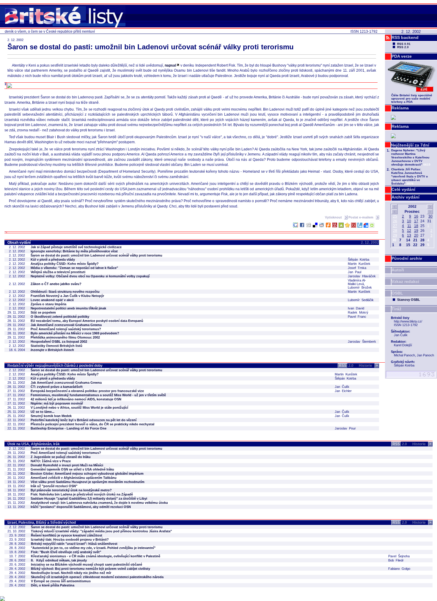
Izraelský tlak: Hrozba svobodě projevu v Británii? (70, 539)
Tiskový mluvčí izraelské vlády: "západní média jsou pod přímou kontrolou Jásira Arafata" (101, 531)
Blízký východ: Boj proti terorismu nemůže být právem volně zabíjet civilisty (90, 568)
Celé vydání (403, 189)
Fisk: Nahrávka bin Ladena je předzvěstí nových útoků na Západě (82, 494)
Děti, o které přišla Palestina (52, 585)
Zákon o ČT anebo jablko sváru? (56, 284)
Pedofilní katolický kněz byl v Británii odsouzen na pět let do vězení (83, 420)
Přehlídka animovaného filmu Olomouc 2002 (65, 337)
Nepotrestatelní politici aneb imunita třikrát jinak (68, 308)
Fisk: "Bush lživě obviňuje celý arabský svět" (66, 552)
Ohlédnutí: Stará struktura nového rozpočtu (65, 291)
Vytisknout (334, 217)
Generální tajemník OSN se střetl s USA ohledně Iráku (72, 469)
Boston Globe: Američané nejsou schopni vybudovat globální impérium (87, 473)
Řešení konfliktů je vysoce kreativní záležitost (66, 535)
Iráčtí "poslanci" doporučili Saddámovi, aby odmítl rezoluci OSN (81, 507)
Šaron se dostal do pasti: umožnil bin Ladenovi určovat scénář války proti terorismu (96, 255)
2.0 (346, 366)
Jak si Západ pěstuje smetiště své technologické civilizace (76, 247)
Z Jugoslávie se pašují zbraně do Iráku (61, 457)
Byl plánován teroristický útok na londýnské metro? (71, 490)
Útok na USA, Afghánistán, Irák (33, 444)
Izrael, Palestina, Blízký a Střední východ (41, 522)
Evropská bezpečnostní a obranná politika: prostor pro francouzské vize (87, 391)
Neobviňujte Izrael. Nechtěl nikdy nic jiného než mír (71, 573)
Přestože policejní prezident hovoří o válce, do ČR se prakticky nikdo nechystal (92, 424)
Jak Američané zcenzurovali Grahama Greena (66, 325)
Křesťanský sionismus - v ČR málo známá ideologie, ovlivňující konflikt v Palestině (95, 556)
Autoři (398, 270)
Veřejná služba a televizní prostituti (58, 272)
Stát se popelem (43, 312)
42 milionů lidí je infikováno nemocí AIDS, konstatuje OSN (76, 399)
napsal (170, 65)
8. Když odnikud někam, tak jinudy (59, 560)
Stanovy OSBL (408, 299)
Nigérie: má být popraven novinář (57, 403)
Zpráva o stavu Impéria (48, 304)
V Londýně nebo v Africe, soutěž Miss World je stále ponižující (79, 407)
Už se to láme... (42, 411)
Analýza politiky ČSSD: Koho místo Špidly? (65, 263)
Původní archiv (407, 258)
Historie (368, 366)
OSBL (397, 293)
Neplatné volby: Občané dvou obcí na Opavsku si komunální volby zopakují (90, 276)
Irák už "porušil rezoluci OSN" (54, 486)
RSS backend (405, 37)
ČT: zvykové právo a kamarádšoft (57, 386)
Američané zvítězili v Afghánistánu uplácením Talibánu (74, 477)
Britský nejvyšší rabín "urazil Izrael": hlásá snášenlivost (74, 543)
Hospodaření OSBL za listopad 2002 (59, 341)
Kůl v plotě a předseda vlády (53, 259)
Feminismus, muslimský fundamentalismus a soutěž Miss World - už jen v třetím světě (98, 395)
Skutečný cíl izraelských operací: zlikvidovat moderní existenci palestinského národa (97, 577)
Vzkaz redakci (405, 281)
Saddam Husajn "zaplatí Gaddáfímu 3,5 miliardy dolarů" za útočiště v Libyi (89, 498)
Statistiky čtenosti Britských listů (56, 345)
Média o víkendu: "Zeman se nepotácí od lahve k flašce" (74, 268)
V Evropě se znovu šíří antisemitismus (61, 581)
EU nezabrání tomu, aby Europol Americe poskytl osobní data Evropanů (87, 320)
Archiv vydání (405, 197)
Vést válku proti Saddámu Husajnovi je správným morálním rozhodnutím (87, 482)
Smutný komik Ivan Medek (51, 416)
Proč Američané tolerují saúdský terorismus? (66, 329)
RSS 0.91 (404, 43)
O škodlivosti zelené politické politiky (60, 316)
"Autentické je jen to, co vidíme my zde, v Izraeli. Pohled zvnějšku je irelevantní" (93, 548)
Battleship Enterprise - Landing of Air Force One (68, 428)
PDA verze (402, 56)
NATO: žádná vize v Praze (51, 461)
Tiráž (396, 308)
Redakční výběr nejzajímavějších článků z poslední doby (55, 366)
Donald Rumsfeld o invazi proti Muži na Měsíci (67, 465)
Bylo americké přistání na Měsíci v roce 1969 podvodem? (75, 333)
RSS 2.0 (403, 47)
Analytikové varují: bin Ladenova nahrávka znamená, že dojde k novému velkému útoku (99, 502)
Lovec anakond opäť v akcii (52, 300)
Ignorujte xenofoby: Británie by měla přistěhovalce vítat (74, 251)
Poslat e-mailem (361, 217)
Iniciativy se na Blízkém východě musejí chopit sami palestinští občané (86, 564)
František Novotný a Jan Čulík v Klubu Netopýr (67, 296)
